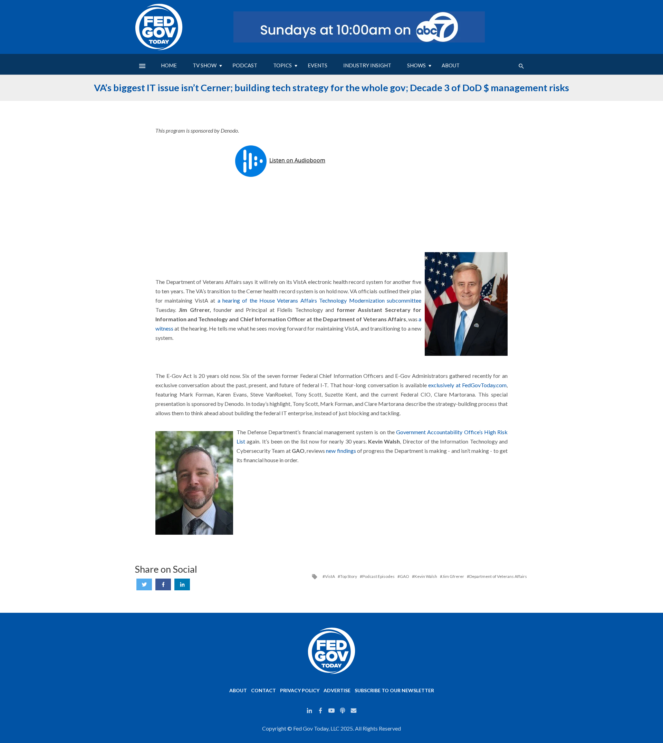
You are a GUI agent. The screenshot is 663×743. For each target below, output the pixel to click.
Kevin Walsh (425, 576)
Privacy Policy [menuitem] (299, 690)
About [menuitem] (451, 65)
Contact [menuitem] (263, 690)
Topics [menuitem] (282, 65)
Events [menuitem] (317, 65)
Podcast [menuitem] (244, 65)
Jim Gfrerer (453, 576)
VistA (330, 576)
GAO (404, 576)
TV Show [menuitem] (205, 65)
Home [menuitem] (169, 65)
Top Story (348, 576)
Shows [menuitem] (416, 65)
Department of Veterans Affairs (498, 576)
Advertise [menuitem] (337, 690)
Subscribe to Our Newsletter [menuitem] (394, 690)
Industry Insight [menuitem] (367, 65)
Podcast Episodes (378, 576)
